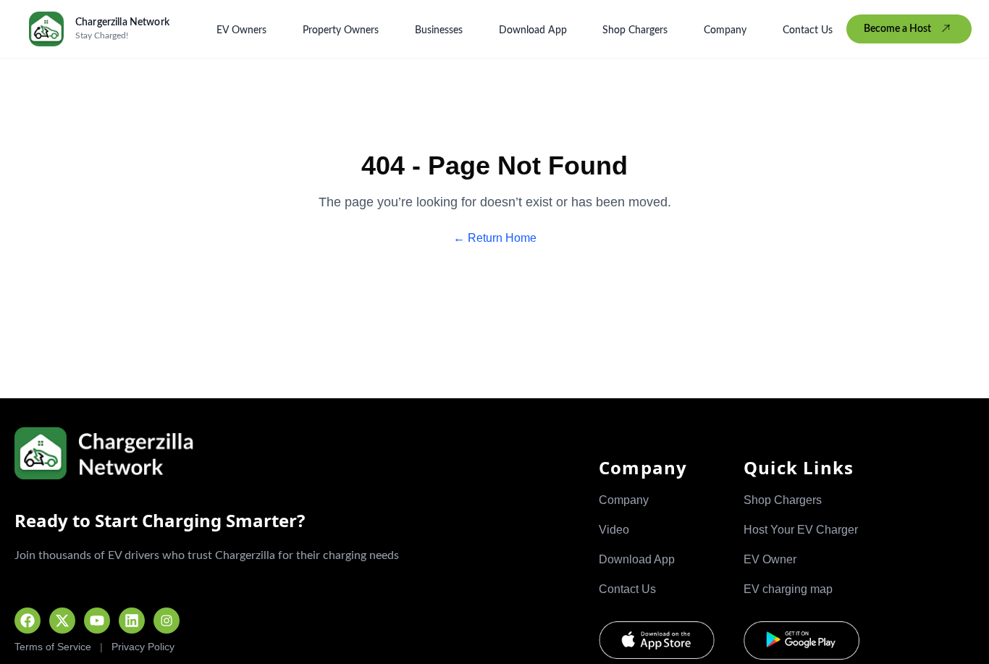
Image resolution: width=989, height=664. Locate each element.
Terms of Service (52, 646)
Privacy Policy (142, 646)
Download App (533, 30)
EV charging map (788, 589)
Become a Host (897, 29)
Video (614, 530)
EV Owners (241, 30)
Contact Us (808, 30)
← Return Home (494, 238)
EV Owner (770, 559)
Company (725, 30)
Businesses (439, 30)
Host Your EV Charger (801, 530)
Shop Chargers (635, 30)
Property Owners (341, 30)
